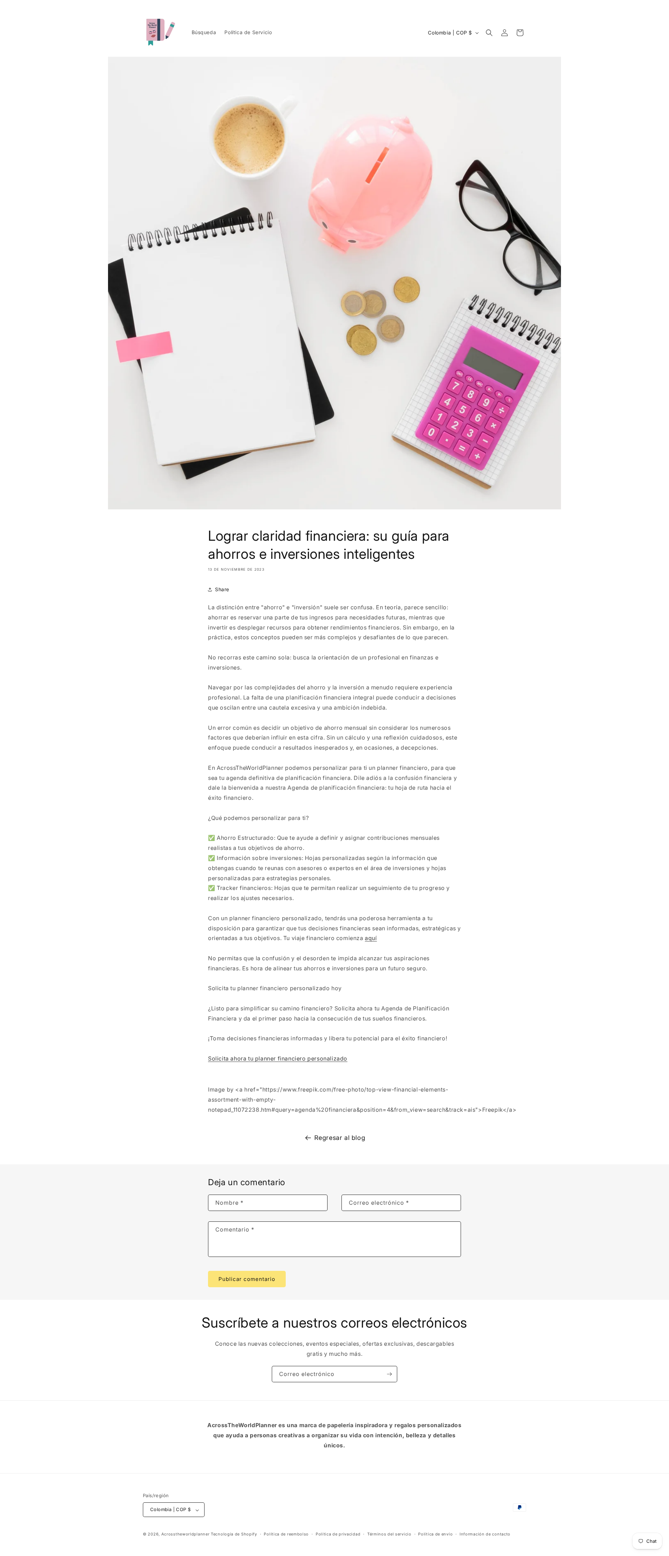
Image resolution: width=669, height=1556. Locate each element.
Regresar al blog (340, 1137)
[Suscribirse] (389, 1374)
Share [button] (222, 589)
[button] (489, 32)
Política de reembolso (286, 1534)
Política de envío (435, 1534)
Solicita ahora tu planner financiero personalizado (277, 1058)
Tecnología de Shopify (234, 1534)
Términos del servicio (389, 1534)
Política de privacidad (338, 1534)
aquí (371, 938)
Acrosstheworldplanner (185, 1534)
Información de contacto (485, 1534)
